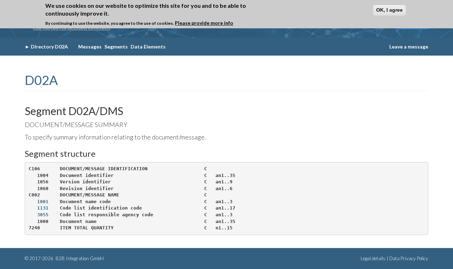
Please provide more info (204, 23)
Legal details (373, 258)
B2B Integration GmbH (79, 258)
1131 (42, 208)
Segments (116, 47)
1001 (42, 201)
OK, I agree (389, 10)
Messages (90, 47)
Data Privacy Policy (408, 258)
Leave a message (408, 47)
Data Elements (148, 47)
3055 (42, 214)
